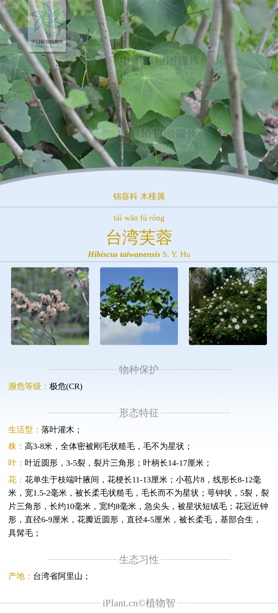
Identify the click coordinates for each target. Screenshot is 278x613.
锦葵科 (125, 196)
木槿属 (152, 196)
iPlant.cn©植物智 (139, 602)
